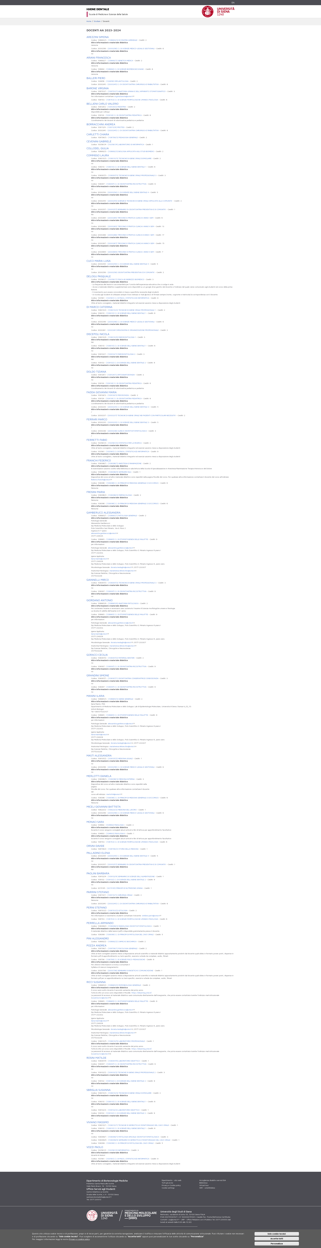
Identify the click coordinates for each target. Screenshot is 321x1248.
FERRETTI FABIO (97, 439)
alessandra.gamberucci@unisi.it (103, 533)
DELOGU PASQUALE (99, 276)
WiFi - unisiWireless (207, 1188)
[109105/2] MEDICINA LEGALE (120, 758)
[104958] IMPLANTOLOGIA (117, 81)
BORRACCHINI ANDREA (101, 124)
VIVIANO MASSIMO (98, 1122)
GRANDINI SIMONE (98, 675)
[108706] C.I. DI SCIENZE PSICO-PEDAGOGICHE (125, 959)
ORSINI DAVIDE (95, 845)
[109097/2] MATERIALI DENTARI (121, 658)
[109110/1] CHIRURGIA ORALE (120, 895)
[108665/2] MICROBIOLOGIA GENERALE (124, 985)
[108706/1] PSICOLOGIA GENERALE (122, 948)
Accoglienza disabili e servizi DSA (212, 1180)
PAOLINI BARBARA (98, 873)
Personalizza (277, 1243)
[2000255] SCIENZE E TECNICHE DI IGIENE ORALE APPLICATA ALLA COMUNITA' (140, 201)
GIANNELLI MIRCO (98, 579)
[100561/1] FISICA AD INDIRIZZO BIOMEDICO (126, 279)
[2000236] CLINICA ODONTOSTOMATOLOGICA (127, 431)
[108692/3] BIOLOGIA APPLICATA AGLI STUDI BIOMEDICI (131, 151)
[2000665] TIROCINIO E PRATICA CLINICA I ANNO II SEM (131, 252)
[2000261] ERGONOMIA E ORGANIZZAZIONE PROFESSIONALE (133, 330)
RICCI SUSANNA (96, 982)
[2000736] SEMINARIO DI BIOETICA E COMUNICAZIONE (130, 970)
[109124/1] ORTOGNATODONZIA (121, 375)
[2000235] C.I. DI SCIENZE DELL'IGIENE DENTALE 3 (128, 407)
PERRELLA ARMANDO (100, 923)
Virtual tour (204, 1185)
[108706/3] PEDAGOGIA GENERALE (123, 137)
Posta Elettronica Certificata (218, 1217)
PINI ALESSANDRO (98, 938)
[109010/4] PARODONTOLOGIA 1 (122, 337)
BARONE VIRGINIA (98, 88)
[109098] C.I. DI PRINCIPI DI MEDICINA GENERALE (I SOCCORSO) (132, 483)
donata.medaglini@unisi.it (121, 567)
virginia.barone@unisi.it (123, 96)
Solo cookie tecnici (277, 1234)
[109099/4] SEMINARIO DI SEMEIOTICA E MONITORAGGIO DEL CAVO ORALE (139, 1140)
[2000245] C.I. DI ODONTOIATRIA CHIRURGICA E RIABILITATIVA (133, 84)
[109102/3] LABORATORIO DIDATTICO (124, 1110)
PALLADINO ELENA (98, 852)
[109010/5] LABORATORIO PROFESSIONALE (126, 1041)
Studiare (97, 21)
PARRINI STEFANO (98, 892)
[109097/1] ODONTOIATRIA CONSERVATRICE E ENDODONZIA (133, 678)
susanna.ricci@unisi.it (100, 998)
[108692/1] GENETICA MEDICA (120, 60)
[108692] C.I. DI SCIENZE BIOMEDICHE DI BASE (125, 69)
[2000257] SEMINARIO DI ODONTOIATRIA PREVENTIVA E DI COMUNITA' (137, 209)
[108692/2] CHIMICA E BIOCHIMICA (122, 941)
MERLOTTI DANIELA (99, 776)
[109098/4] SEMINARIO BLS (119, 472)
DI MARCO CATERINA (99, 307)
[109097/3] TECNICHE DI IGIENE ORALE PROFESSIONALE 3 (132, 175)
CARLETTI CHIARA (98, 134)
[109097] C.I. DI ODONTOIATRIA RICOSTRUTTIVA (126, 184)
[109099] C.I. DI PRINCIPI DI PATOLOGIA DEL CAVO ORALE (130, 934)
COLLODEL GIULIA (98, 148)
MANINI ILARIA (95, 695)
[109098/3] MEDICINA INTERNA (121, 779)
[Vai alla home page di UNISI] (218, 16)
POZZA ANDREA (96, 945)
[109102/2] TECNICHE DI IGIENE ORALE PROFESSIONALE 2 (131, 1072)
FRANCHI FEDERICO (99, 460)
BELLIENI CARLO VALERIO (102, 103)
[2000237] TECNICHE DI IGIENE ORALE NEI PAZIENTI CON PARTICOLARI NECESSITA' (142, 415)
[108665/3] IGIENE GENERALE (120, 699)
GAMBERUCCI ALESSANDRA (104, 512)
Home (89, 21)
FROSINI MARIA (96, 492)
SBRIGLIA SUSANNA (99, 1089)
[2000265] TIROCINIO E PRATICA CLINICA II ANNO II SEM (131, 226)
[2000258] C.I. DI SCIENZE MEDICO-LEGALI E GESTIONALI (131, 48)
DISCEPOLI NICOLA (98, 334)
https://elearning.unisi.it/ (142, 993)
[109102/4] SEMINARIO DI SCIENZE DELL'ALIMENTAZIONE (131, 876)
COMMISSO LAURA (98, 155)
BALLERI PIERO (96, 78)
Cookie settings (168, 1188)
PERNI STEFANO (97, 907)
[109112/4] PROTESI (115, 127)
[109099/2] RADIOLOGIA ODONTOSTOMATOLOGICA (130, 926)
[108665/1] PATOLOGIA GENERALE (122, 515)
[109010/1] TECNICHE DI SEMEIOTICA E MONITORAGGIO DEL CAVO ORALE (138, 1125)
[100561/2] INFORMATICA (118, 1150)
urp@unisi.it (173, 1219)
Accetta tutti (276, 1238)
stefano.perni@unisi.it (151, 915)
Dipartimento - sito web (171, 1180)
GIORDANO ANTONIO (100, 600)
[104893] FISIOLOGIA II (115, 833)
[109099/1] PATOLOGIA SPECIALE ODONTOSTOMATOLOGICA (133, 1137)
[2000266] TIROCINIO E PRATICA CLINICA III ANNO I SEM (131, 235)
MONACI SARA (95, 821)
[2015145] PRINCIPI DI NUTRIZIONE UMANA (125, 888)
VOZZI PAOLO (95, 1147)
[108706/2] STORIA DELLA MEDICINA (123, 849)
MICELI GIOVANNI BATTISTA (104, 806)
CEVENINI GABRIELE (99, 141)
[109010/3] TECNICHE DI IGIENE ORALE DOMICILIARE (129, 158)
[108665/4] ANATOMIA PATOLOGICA (123, 603)
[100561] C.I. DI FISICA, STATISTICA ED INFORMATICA (127, 298)
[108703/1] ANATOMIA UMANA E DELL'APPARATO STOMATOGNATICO (137, 91)
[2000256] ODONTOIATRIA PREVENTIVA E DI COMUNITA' (131, 272)
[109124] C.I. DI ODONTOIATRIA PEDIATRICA (124, 115)
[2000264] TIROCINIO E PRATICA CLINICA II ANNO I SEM (130, 218)
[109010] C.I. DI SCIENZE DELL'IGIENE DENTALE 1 (126, 167)
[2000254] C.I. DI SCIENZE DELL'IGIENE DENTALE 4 (128, 192)
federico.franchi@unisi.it (100, 479)
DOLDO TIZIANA (96, 371)
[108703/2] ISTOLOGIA (117, 910)
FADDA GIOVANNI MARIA (102, 392)
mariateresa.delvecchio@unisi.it (122, 571)
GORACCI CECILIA (97, 654)
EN (233, 2)
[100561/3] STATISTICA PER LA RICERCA (125, 443)
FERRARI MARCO (97, 419)
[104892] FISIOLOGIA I (115, 825)
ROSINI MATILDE (96, 1057)
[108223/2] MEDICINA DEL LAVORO (122, 810)
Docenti (106, 21)
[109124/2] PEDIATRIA (117, 107)
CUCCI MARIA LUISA (99, 260)
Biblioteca (203, 1183)
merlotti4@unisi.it (113, 794)
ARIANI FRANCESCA (99, 57)
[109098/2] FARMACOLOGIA (120, 495)
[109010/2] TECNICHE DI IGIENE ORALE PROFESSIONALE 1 (132, 310)
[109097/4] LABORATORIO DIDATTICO (124, 1061)
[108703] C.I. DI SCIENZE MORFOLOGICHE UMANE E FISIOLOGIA (132, 100)
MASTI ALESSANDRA (99, 755)
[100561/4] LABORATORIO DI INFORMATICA (126, 144)
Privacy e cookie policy (79, 1239)
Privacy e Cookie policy (171, 1185)
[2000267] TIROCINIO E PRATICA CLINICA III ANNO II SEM (131, 243)
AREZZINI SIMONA (98, 37)
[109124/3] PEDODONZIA (118, 395)
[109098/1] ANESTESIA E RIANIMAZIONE (124, 463)
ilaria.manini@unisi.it (99, 559)
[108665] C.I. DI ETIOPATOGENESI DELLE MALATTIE (127, 539)
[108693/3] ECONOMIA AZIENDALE (122, 40)
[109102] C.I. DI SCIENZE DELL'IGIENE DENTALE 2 (126, 363)
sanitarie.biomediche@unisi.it (98, 1197)
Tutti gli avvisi (167, 1183)
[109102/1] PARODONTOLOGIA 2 (121, 354)
